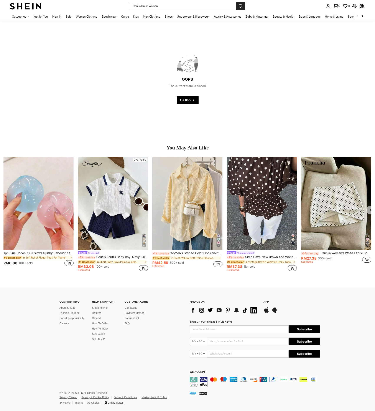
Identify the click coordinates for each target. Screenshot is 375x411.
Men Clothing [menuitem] (151, 16)
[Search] (240, 6)
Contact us (131, 307)
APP (266, 301)
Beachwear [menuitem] (109, 16)
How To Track (100, 328)
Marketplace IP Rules (154, 397)
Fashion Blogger (69, 313)
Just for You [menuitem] (40, 16)
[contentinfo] (255, 382)
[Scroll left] (357, 16)
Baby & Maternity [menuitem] (256, 16)
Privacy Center (68, 397)
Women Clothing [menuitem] (86, 16)
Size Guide (98, 333)
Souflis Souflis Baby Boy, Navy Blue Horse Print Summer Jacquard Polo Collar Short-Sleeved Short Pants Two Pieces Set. (113, 257)
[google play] (275, 312)
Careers (64, 323)
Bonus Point (132, 318)
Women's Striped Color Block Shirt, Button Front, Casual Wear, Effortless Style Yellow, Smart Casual (187, 253)
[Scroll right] (362, 16)
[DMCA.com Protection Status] (203, 393)
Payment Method (135, 313)
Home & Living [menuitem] (334, 16)
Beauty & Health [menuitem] (283, 16)
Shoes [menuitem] (169, 16)
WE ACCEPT (197, 372)
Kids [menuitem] (136, 16)
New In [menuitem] (56, 16)
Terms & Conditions (125, 397)
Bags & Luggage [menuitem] (310, 16)
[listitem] (38, 214)
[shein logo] (25, 6)
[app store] (266, 312)
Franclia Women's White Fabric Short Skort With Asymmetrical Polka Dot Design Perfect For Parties (336, 253)
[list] (224, 310)
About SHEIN (67, 307)
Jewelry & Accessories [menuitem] (227, 16)
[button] (354, 6)
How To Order (100, 323)
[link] (336, 5)
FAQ (127, 323)
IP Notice (64, 402)
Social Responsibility (71, 318)
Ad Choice (93, 402)
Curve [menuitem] (125, 16)
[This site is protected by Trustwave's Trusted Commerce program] (193, 393)
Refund (96, 318)
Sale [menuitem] (68, 16)
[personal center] (328, 6)
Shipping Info (100, 307)
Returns (96, 313)
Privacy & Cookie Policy (95, 397)
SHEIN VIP (98, 339)
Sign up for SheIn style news (211, 321)
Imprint (79, 402)
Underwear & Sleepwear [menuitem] (193, 16)
